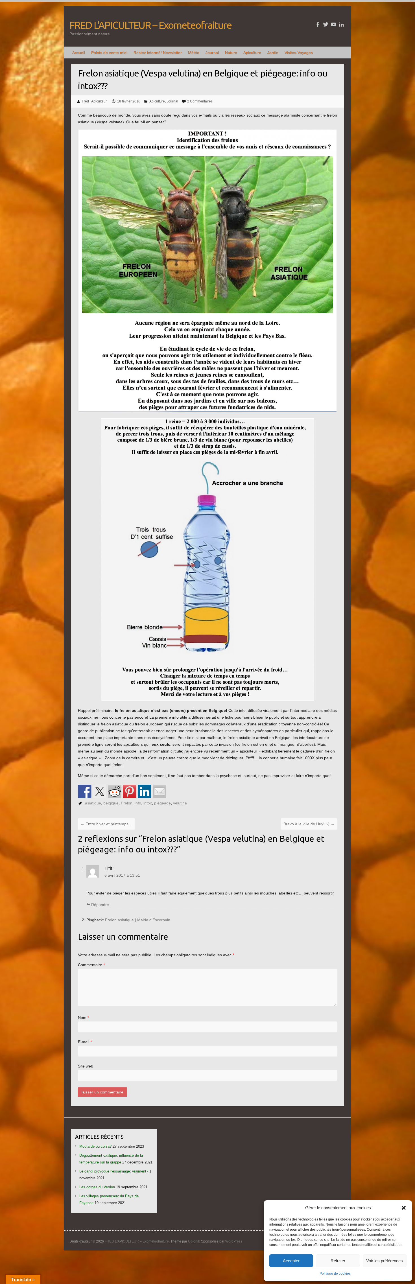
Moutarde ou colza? (95, 1146)
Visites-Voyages (299, 52)
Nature (231, 52)
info (138, 803)
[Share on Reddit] (114, 791)
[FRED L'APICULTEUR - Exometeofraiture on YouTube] (333, 24)
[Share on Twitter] (99, 791)
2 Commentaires (200, 101)
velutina (180, 803)
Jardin (272, 52)
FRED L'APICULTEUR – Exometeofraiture (150, 25)
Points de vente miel (109, 52)
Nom (83, 1017)
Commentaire (91, 965)
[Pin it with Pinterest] (129, 791)
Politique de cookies (335, 1274)
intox (147, 803)
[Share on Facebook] (84, 791)
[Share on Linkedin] (144, 791)
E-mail (85, 1042)
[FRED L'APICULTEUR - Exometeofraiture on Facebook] (318, 24)
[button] (404, 1208)
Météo (193, 52)
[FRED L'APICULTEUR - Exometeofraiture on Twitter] (325, 24)
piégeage (162, 803)
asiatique (93, 803)
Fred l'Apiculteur (94, 101)
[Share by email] (159, 791)
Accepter (291, 1260)
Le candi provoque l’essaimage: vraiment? (113, 1171)
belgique (111, 803)
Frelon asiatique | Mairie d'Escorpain (137, 920)
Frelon (126, 803)
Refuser (338, 1260)
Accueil (78, 52)
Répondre (100, 904)
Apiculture (252, 52)
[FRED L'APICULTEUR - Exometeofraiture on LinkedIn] (341, 24)
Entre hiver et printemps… (106, 824)
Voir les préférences (384, 1260)
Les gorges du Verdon (97, 1187)
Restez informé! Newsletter (158, 52)
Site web (85, 1066)
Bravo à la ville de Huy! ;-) (309, 824)
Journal (212, 52)
